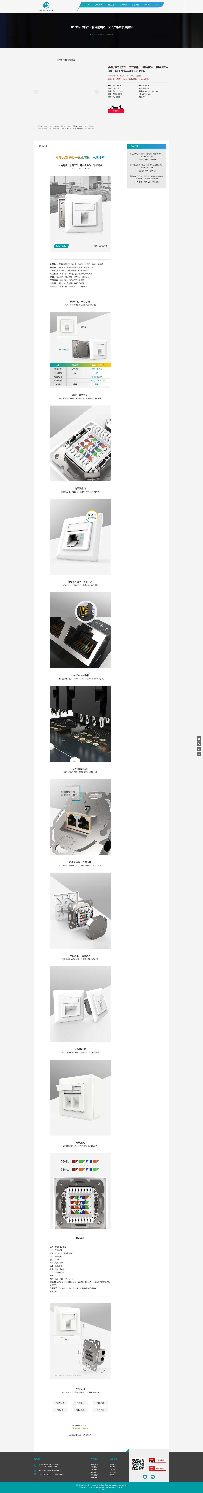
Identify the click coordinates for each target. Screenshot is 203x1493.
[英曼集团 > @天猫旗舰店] (157, 1462)
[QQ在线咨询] (145, 1477)
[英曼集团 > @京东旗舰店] (157, 1470)
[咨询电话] (199, 743)
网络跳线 (100, 1403)
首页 (93, 34)
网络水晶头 (80, 1410)
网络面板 (110, 34)
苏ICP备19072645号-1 (119, 1485)
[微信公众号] (199, 749)
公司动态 (113, 1469)
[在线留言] (199, 754)
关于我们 (113, 1467)
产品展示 (101, 34)
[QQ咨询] (199, 738)
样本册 (112, 1475)
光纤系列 (94, 1477)
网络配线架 (60, 1403)
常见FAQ (113, 1472)
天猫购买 (116, 111)
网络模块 (80, 1403)
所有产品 (100, 1410)
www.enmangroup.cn (103, 1487)
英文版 (101, 1489)
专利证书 (113, 1464)
